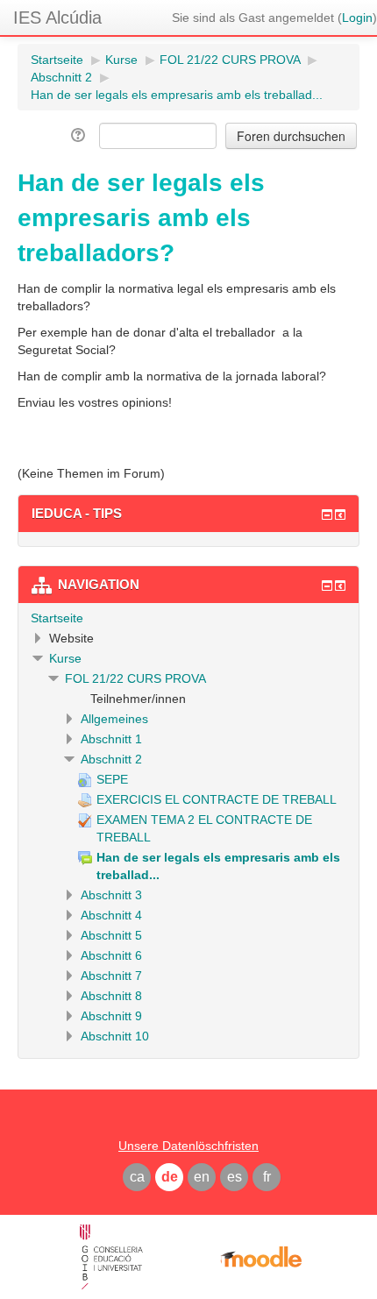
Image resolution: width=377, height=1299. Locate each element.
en (202, 1176)
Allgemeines (114, 719)
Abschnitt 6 (111, 955)
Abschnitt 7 (111, 976)
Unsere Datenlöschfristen (188, 1146)
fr (267, 1176)
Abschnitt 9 (111, 1016)
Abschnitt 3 (111, 895)
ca (137, 1176)
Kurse (65, 658)
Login (357, 18)
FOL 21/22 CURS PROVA (135, 678)
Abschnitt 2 (111, 759)
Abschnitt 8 (111, 996)
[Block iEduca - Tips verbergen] (327, 514)
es (234, 1176)
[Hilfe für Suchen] (79, 135)
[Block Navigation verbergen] (327, 585)
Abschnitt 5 (111, 935)
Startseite (57, 618)
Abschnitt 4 (111, 915)
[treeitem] (188, 618)
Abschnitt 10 (115, 1036)
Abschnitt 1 (111, 739)
